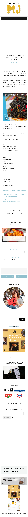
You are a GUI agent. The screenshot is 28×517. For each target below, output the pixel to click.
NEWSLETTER (13, 361)
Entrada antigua (21, 276)
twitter (23, 468)
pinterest (8, 471)
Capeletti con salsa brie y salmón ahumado (12, 201)
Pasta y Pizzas (14, 62)
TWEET (14, 213)
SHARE (8, 213)
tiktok (22, 471)
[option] (14, 235)
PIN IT (15, 216)
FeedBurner (20, 417)
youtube (16, 471)
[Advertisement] (14, 37)
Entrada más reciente (8, 276)
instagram (7, 468)
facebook (15, 468)
